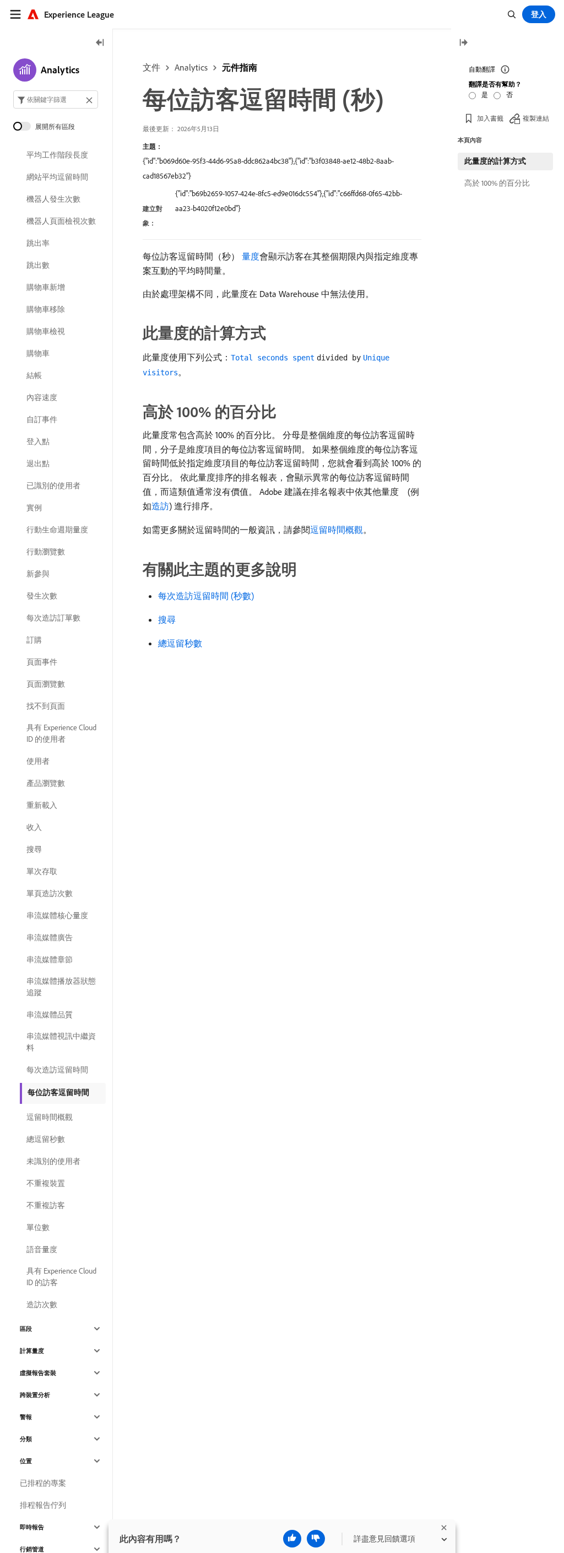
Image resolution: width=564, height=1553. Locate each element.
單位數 (38, 1227)
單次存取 (41, 871)
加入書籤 (490, 118)
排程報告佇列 (43, 1505)
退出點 (38, 463)
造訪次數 (41, 1304)
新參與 (38, 574)
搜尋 (167, 619)
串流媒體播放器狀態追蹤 (61, 986)
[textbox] (55, 99)
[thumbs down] (316, 1538)
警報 (26, 1417)
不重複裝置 (45, 1183)
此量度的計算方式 (495, 161)
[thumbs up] (292, 1538)
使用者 (38, 761)
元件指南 (239, 67)
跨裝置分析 (35, 1395)
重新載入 (41, 805)
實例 (34, 508)
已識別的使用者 (53, 485)
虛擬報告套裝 (38, 1373)
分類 (26, 1439)
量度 (250, 256)
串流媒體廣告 (49, 937)
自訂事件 (41, 419)
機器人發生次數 (53, 199)
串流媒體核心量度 (57, 915)
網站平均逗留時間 (57, 177)
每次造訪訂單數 (53, 618)
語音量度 (41, 1249)
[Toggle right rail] (463, 43)
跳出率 (38, 243)
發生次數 (41, 596)
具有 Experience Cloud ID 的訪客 (61, 1276)
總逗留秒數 (180, 643)
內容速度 (41, 397)
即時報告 (32, 1527)
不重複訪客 (45, 1205)
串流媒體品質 (49, 1015)
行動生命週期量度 (57, 530)
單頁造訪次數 (49, 893)
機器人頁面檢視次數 (61, 221)
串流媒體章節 (49, 959)
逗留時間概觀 (336, 529)
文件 (151, 67)
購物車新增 (45, 287)
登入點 (38, 441)
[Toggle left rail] (100, 43)
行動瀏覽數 (45, 552)
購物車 (38, 353)
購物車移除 (45, 309)
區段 (26, 1329)
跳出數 (38, 265)
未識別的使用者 (53, 1161)
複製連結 (536, 118)
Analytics (191, 67)
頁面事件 (41, 662)
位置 (26, 1461)
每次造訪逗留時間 (57, 1070)
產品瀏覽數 (45, 783)
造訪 (160, 505)
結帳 (34, 375)
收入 (34, 827)
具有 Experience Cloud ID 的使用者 (61, 733)
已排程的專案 (43, 1483)
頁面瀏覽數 (45, 684)
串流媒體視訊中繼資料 (61, 1042)
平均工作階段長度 (57, 155)
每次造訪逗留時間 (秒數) (206, 595)
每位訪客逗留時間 (58, 1092)
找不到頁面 (45, 706)
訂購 (34, 640)
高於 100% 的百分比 (497, 183)
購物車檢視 (45, 331)
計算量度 (32, 1351)
